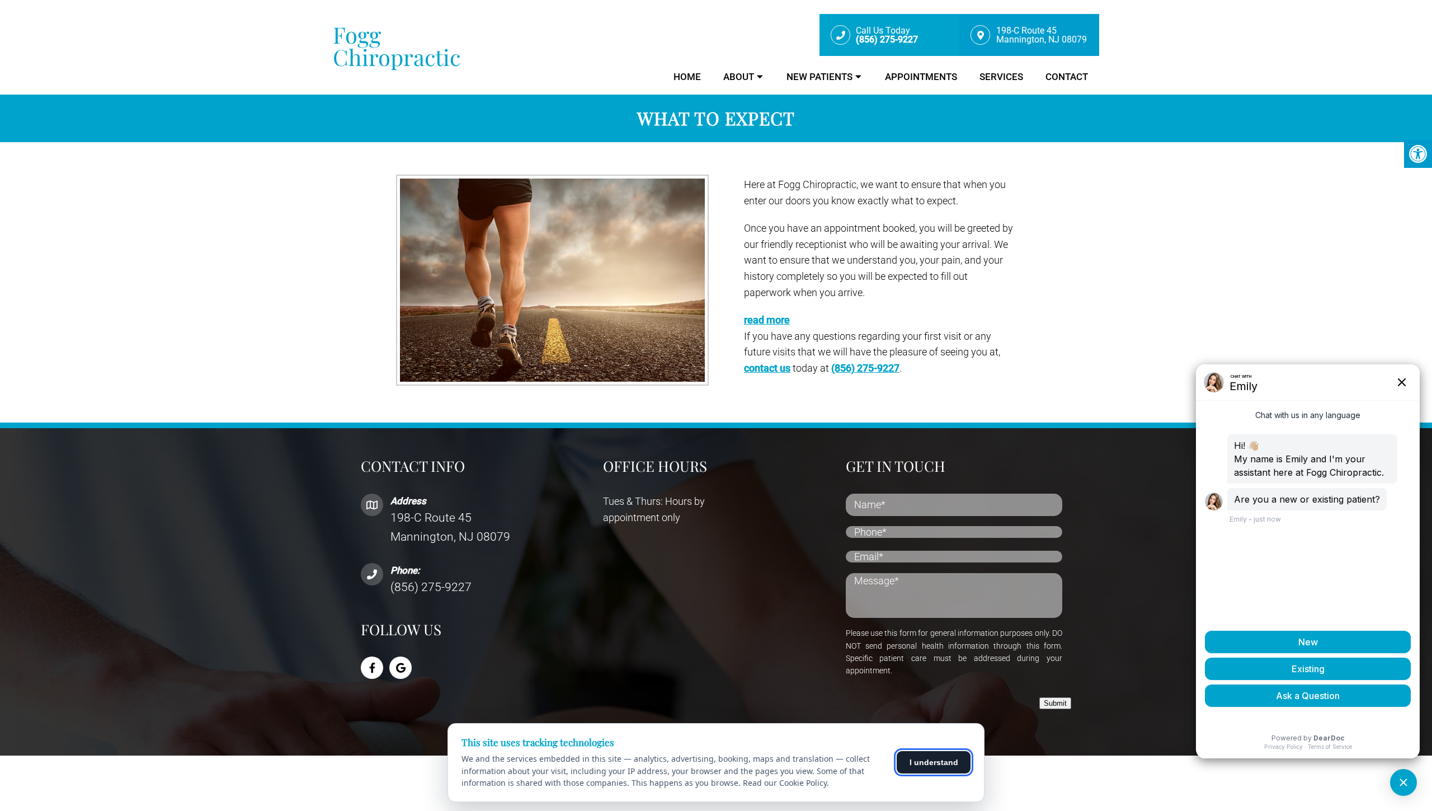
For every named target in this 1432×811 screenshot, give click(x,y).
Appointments (921, 76)
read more (767, 320)
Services (1001, 76)
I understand (934, 762)
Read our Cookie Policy (785, 782)
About (738, 76)
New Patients (819, 76)
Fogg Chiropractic (396, 46)
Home (687, 76)
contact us (767, 368)
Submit (1055, 703)
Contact (1066, 76)
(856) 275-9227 (865, 368)
